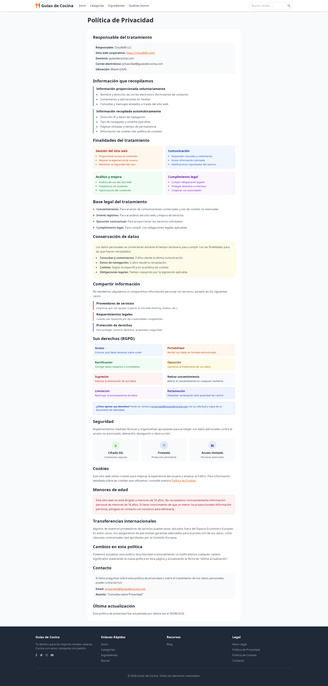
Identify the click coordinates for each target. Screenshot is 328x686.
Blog (170, 644)
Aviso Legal (239, 644)
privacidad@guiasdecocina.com (169, 406)
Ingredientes (116, 6)
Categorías (97, 6)
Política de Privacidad (246, 650)
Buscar (105, 660)
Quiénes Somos (139, 6)
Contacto (238, 660)
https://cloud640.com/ (140, 53)
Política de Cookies (184, 480)
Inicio (82, 6)
